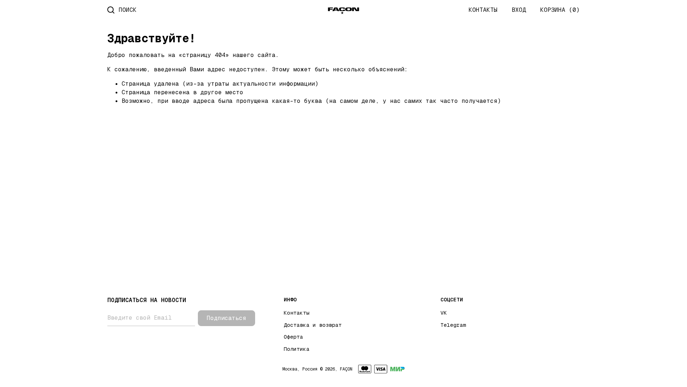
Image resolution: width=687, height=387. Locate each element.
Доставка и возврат (313, 325)
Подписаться (226, 318)
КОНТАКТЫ (483, 10)
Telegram (453, 325)
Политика (297, 349)
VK (443, 313)
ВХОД (519, 10)
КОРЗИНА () (560, 10)
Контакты (297, 313)
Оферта (293, 337)
